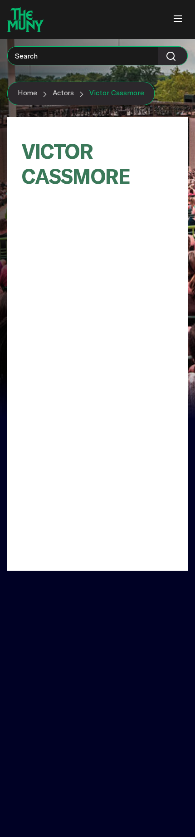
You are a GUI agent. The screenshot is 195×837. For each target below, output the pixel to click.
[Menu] (178, 19)
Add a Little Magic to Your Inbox (63, 638)
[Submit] (172, 56)
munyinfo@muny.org (42, 777)
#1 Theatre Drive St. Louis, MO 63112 (39, 748)
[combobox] (97, 55)
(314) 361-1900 (31, 768)
